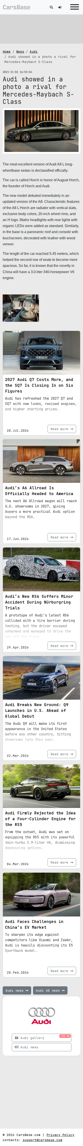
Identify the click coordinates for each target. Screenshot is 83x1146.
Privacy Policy (60, 1135)
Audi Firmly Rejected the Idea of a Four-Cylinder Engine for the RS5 (40, 818)
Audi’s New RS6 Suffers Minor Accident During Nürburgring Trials (39, 602)
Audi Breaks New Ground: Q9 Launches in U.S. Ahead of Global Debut (36, 710)
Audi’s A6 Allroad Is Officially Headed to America (39, 490)
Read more (60, 429)
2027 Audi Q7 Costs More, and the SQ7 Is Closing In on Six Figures (39, 385)
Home (7, 51)
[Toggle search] (51, 7)
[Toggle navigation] (73, 7)
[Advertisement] (41, 29)
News (20, 51)
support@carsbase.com (42, 1140)
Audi (34, 51)
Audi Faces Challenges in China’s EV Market (34, 924)
